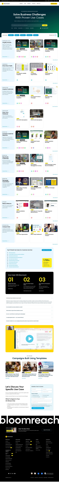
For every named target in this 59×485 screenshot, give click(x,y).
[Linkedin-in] (12, 473)
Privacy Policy (32, 477)
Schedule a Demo (54, 3)
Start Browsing (10, 288)
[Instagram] (10, 473)
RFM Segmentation (12, 252)
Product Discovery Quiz (13, 263)
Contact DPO (36, 477)
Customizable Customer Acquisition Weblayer (16, 254)
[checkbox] (41, 396)
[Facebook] (8, 473)
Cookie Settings (45, 477)
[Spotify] (14, 473)
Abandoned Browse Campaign (14, 260)
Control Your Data (40, 477)
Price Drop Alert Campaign (13, 265)
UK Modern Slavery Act (50, 477)
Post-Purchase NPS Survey (13, 262)
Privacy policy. (48, 406)
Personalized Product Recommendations (15, 257)
